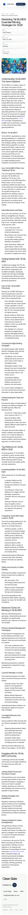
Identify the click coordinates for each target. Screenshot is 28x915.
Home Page (7, 891)
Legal (21, 909)
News (7, 13)
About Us (5, 909)
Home (3, 13)
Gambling (12, 13)
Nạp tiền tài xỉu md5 (17, 851)
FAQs (22, 891)
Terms (16, 909)
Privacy (11, 909)
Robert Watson (7, 32)
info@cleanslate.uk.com (11, 895)
